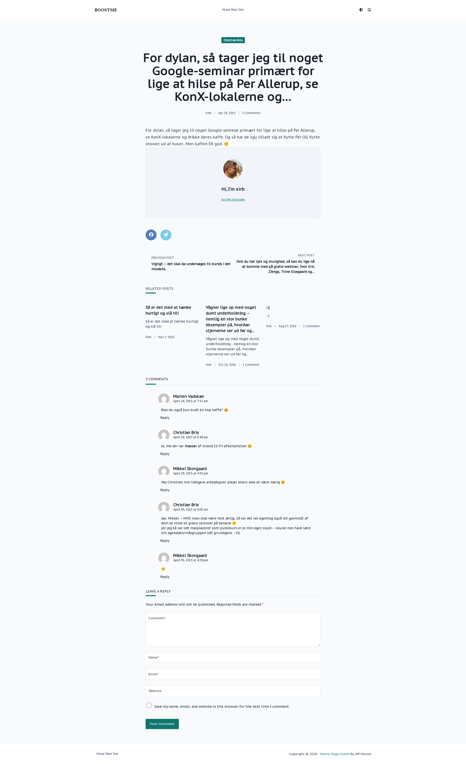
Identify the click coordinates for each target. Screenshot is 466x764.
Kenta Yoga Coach (335, 754)
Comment (157, 618)
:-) (268, 307)
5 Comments (251, 113)
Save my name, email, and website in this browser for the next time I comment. (222, 706)
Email (154, 674)
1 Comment (251, 364)
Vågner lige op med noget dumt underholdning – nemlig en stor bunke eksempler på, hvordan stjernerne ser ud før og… (231, 319)
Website (155, 691)
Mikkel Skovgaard (190, 468)
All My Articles (233, 199)
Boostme (106, 10)
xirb (208, 113)
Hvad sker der (233, 9)
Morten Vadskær (188, 396)
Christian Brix (233, 40)
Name (154, 657)
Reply (164, 417)
